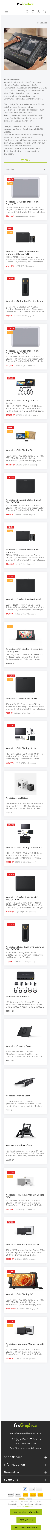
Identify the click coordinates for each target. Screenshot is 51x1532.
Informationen (14, 1465)
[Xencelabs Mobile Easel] (25, 1082)
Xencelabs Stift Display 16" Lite (21, 748)
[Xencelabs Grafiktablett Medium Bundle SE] (25, 188)
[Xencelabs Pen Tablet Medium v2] (25, 1231)
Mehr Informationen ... (26, 1506)
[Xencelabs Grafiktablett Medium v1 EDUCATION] (25, 486)
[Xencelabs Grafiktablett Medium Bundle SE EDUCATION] (25, 337)
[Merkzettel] (33, 11)
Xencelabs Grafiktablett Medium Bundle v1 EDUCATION (22, 252)
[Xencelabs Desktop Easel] (25, 1032)
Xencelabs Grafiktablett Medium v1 (23, 599)
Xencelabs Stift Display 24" (19, 1294)
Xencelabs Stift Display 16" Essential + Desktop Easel (24, 650)
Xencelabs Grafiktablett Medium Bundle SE (22, 203)
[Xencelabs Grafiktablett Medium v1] (25, 585)
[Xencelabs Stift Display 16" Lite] (25, 734)
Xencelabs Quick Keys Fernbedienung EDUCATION (25, 948)
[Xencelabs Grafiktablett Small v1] (25, 684)
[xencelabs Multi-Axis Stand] (25, 1131)
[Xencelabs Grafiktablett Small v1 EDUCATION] (25, 883)
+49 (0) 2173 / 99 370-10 (25, 1439)
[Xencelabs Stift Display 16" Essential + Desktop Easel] (25, 635)
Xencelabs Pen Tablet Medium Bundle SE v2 (25, 1196)
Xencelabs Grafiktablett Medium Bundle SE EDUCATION (22, 352)
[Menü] (6, 11)
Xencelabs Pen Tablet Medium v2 (22, 1245)
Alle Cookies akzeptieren (26, 1528)
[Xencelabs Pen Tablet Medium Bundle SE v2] (25, 1181)
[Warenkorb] (44, 11)
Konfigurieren (26, 1520)
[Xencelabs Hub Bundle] (25, 983)
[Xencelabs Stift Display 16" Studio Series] (25, 387)
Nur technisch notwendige (26, 1512)
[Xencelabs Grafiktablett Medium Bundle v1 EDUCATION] (25, 237)
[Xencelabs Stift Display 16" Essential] (25, 833)
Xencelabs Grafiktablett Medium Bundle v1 (22, 551)
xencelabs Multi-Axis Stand (19, 1145)
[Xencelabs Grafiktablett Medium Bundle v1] (25, 536)
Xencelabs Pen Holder (17, 798)
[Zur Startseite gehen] (25, 4)
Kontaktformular (33, 1448)
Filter (27, 160)
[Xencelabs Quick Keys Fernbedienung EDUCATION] (25, 933)
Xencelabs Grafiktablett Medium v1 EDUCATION (23, 501)
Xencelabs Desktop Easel (18, 1046)
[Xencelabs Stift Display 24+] (25, 436)
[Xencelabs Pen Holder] (25, 784)
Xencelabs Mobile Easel (18, 1096)
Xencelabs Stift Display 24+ (19, 450)
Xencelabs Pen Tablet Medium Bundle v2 (25, 1345)
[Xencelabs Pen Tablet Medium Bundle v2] (25, 1330)
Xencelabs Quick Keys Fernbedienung (25, 301)
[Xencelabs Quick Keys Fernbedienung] (25, 287)
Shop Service (13, 1457)
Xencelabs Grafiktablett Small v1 (22, 699)
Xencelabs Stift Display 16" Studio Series (22, 402)
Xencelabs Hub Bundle (17, 997)
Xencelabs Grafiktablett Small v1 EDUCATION (22, 898)
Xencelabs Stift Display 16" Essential (24, 847)
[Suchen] (27, 11)
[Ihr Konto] (38, 11)
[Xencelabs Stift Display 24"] (25, 1280)
